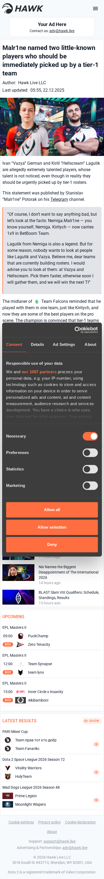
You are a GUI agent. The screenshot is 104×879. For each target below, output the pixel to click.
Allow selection (52, 527)
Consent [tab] (14, 344)
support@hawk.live (59, 841)
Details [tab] (37, 344)
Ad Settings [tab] (64, 344)
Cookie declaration (80, 822)
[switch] (90, 452)
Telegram (59, 199)
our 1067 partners (39, 372)
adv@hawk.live (61, 31)
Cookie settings (21, 822)
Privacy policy (49, 822)
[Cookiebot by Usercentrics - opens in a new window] (75, 329)
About (52, 832)
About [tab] (90, 344)
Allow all (52, 509)
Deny (52, 544)
